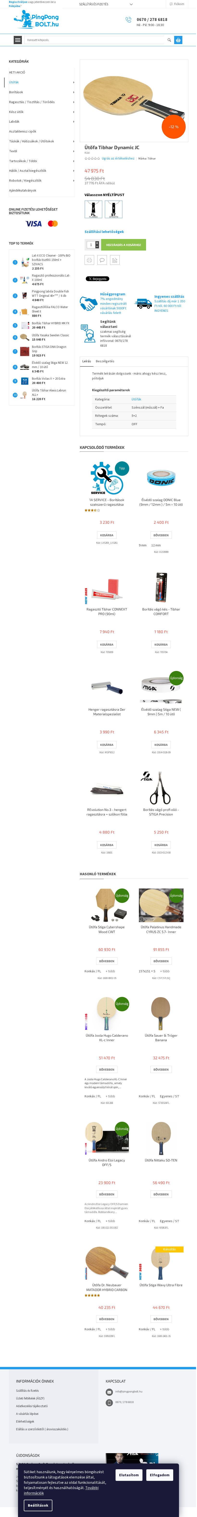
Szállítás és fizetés (93, 4)
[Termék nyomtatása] (89, 260)
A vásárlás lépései (27, 1414)
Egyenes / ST (169, 1096)
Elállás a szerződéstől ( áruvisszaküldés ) (42, 1429)
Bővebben (161, 535)
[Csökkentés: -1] (97, 246)
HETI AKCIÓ (17, 72)
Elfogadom (160, 1475)
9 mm (143, 545)
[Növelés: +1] (97, 243)
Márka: (147, 159)
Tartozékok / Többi (23, 161)
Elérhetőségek (25, 1421)
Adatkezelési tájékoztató (32, 1406)
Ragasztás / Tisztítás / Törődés (32, 102)
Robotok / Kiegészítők (25, 180)
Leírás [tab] (86, 361)
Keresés (171, 40)
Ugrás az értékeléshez (118, 158)
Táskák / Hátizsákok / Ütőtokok (31, 141)
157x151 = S (147, 971)
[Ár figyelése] (115, 260)
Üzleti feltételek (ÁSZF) (30, 1398)
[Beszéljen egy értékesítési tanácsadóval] (102, 260)
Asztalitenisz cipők (22, 131)
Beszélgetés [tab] (105, 361)
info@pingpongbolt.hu (128, 1392)
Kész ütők (16, 112)
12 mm (156, 545)
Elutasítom (129, 1475)
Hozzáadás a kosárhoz (123, 244)
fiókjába (14, 6)
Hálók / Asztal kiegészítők (27, 170)
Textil (13, 151)
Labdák (14, 121)
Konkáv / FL (93, 971)
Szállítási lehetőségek (104, 231)
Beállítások (38, 1505)
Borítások (16, 92)
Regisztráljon (18, 2)
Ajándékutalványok (22, 190)
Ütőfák (14, 82)
